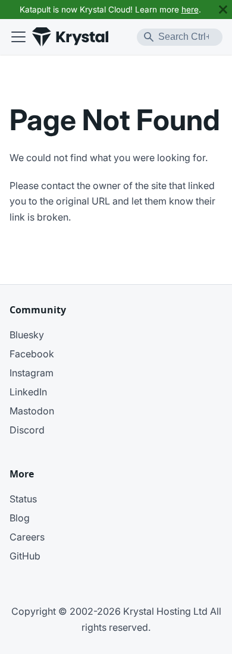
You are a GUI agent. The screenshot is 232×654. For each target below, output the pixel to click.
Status (23, 499)
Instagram (32, 373)
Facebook (32, 354)
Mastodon (32, 411)
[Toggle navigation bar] (18, 37)
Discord (27, 430)
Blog (20, 518)
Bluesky (27, 335)
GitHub (25, 556)
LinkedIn (28, 392)
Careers (27, 537)
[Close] (223, 9)
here (190, 9)
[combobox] (179, 37)
